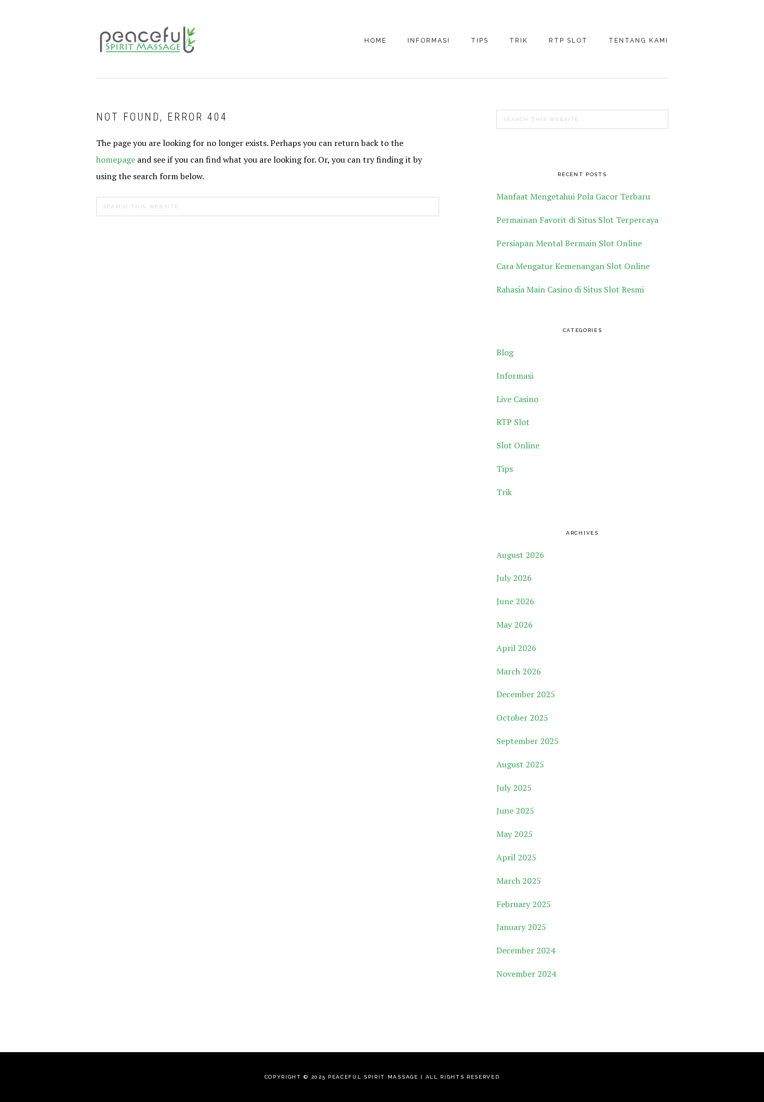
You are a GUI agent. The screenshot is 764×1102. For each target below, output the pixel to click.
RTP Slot (513, 422)
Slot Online (517, 445)
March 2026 (518, 671)
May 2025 (514, 834)
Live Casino (517, 399)
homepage (115, 159)
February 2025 (523, 904)
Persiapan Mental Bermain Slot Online (569, 243)
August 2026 (520, 555)
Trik (504, 492)
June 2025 (515, 810)
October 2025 (522, 717)
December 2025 (525, 694)
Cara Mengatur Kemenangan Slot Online (573, 266)
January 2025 (521, 927)
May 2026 (514, 624)
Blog (504, 352)
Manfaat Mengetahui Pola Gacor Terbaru (573, 196)
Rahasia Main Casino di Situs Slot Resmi (570, 289)
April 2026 (516, 648)
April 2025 (516, 857)
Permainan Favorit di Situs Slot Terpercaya (577, 219)
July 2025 (514, 787)
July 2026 (514, 577)
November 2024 (526, 973)
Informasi (514, 375)
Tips (504, 468)
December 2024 (525, 950)
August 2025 (520, 764)
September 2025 (527, 741)
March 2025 (518, 880)
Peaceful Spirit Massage (148, 40)
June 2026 (515, 601)
